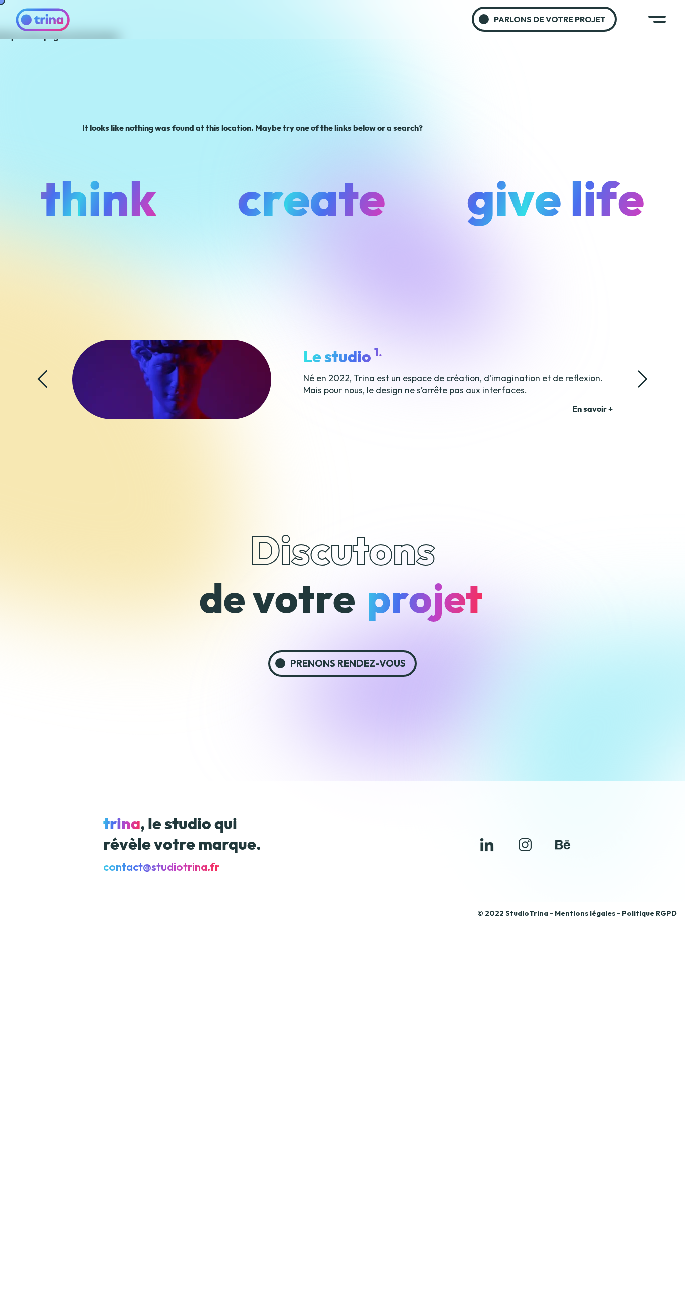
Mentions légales (585, 913)
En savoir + (592, 409)
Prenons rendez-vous (348, 663)
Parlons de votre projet (550, 19)
